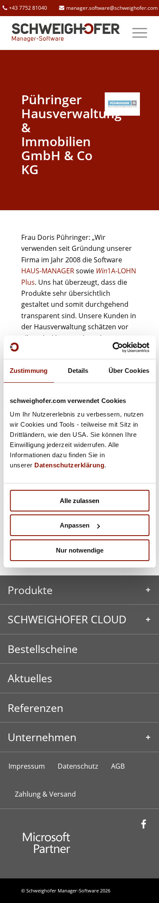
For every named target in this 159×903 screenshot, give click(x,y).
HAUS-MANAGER (47, 270)
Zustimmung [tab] (28, 370)
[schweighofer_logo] (66, 33)
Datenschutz (78, 766)
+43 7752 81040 (28, 7)
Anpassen (74, 525)
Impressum (26, 766)
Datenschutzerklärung (69, 465)
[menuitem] (135, 33)
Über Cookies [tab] (129, 370)
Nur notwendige (79, 550)
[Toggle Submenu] (79, 590)
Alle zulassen (79, 500)
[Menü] (135, 33)
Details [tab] (78, 370)
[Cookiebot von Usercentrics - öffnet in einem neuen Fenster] (113, 347)
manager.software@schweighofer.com (112, 7)
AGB (118, 766)
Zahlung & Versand (45, 794)
